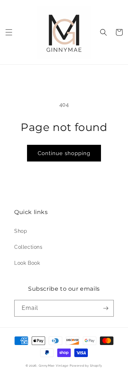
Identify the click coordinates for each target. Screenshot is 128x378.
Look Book (27, 263)
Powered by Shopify (86, 365)
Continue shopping (64, 153)
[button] (9, 32)
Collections (28, 247)
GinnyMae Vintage (54, 365)
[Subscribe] (105, 308)
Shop (20, 231)
